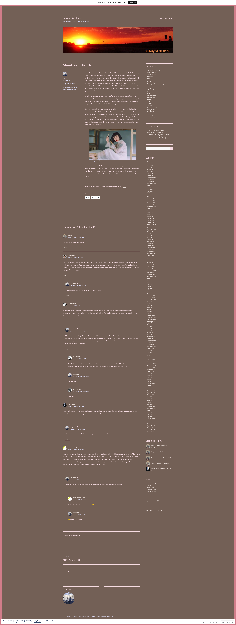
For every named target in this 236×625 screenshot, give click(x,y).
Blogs (64, 83)
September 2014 (151, 426)
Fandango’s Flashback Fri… (164, 457)
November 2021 (151, 272)
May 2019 (149, 330)
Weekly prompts (151, 117)
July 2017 (149, 373)
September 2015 (151, 408)
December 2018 (151, 340)
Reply (64, 247)
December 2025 (151, 177)
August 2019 (150, 325)
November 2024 (151, 202)
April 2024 (150, 216)
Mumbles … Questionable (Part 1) (156, 138)
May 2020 (150, 307)
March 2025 (150, 195)
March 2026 (150, 171)
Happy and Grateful (152, 88)
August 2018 (150, 348)
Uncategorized (151, 113)
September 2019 (151, 323)
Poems (149, 99)
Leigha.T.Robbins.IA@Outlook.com (155, 501)
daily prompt (70, 87)
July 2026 (149, 164)
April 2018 (150, 356)
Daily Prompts (70, 83)
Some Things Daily (152, 107)
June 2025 (150, 189)
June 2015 (149, 412)
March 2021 (150, 288)
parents (73, 89)
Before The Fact (151, 74)
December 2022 (151, 247)
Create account (151, 483)
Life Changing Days (152, 89)
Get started (133, 2)
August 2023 (150, 232)
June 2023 (150, 235)
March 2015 (150, 416)
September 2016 (151, 393)
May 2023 (150, 237)
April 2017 (149, 379)
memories (68, 89)
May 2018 (149, 354)
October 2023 (151, 228)
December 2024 (151, 200)
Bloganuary (150, 76)
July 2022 (149, 257)
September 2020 (152, 299)
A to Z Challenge (152, 72)
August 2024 (150, 208)
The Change (150, 111)
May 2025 (150, 191)
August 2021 (150, 278)
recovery (149, 105)
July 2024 (149, 210)
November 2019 (151, 319)
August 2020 (150, 301)
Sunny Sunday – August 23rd (155, 132)
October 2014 (151, 424)
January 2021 (150, 292)
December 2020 (151, 294)
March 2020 (150, 311)
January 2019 (150, 338)
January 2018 (150, 362)
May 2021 (149, 284)
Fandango (71, 404)
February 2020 (151, 313)
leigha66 (65, 78)
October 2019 (151, 321)
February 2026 (151, 173)
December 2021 (151, 270)
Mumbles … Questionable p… (164, 463)
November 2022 (151, 249)
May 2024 (150, 214)
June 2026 (150, 166)
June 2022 (150, 259)
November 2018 (151, 342)
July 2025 (149, 187)
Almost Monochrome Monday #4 (156, 130)
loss (64, 89)
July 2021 (149, 280)
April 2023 (150, 239)
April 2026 (150, 169)
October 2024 (151, 204)
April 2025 (150, 193)
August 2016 (150, 395)
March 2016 (150, 404)
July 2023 (149, 233)
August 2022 (150, 255)
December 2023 (151, 224)
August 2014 (150, 427)
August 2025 (150, 185)
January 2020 (151, 315)
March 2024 (150, 218)
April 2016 (150, 402)
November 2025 (151, 179)
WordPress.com (151, 491)
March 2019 (150, 334)
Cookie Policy (37, 622)
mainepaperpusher (74, 447)
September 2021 (151, 276)
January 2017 (150, 385)
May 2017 (149, 377)
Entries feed (150, 487)
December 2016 (151, 387)
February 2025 (151, 197)
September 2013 (151, 429)
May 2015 (149, 414)
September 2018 (151, 346)
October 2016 (151, 391)
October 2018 (151, 344)
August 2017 (150, 371)
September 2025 (151, 183)
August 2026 (150, 162)
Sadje (70, 235)
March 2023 (150, 241)
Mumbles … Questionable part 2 (156, 136)
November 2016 (151, 389)
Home (171, 18)
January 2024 (151, 222)
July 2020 (149, 303)
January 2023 (151, 245)
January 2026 (151, 175)
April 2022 (150, 263)
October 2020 (151, 298)
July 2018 (149, 350)
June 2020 (150, 305)
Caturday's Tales (151, 80)
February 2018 (151, 360)
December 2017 (151, 363)
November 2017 (151, 365)
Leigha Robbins (72, 18)
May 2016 (149, 400)
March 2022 (150, 265)
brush (124, 186)
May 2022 (150, 261)
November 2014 (151, 422)
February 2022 (151, 266)
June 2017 (149, 375)
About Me (163, 18)
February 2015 (151, 418)
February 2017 (151, 383)
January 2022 (151, 268)
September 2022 (151, 253)
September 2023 (151, 230)
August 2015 (150, 410)
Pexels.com (106, 161)
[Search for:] (158, 148)
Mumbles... (65, 85)
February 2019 (151, 336)
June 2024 (150, 212)
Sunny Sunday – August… (163, 452)
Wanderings (150, 115)
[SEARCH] (171, 148)
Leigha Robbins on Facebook (154, 510)
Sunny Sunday (151, 109)
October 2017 (151, 367)
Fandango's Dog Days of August (156, 84)
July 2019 (149, 327)
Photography (151, 97)
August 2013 (150, 431)
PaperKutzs (72, 255)
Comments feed (151, 489)
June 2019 (149, 329)
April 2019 (150, 332)
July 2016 (149, 396)
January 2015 (150, 420)
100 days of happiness (153, 70)
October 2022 (151, 251)
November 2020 (151, 296)
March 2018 (150, 358)
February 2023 (151, 243)
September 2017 (151, 369)
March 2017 (150, 381)
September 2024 (151, 206)
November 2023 (151, 226)
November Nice (151, 95)
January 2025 (151, 199)
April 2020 (150, 309)
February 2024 (151, 220)
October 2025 (151, 181)
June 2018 (149, 352)
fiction (149, 86)
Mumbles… (150, 91)
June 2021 (149, 282)
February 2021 (151, 290)
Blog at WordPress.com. (80, 616)
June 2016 (149, 398)
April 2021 (150, 286)
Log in (149, 485)
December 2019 (151, 317)
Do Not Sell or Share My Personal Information (100, 616)
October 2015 (151, 406)
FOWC (76, 87)
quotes (149, 101)
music (148, 93)
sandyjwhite (72, 303)
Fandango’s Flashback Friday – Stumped (158, 134)
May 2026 (150, 168)
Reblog (149, 103)
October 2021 (151, 274)
